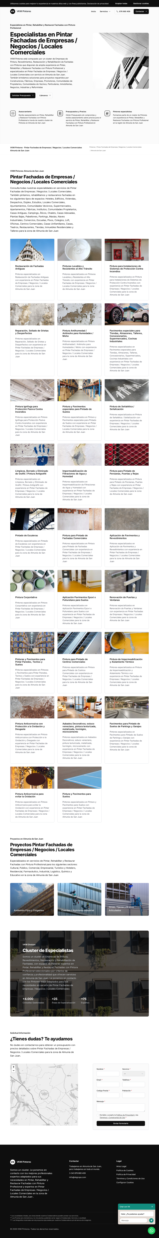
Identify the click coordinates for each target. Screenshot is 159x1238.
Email (99, 1080)
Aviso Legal (121, 1166)
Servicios (104, 11)
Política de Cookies (124, 1170)
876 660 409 (124, 11)
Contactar (140, 11)
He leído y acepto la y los (119, 1116)
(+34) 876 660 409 (77, 1173)
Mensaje (101, 1101)
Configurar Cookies (125, 1182)
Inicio (93, 11)
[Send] (151, 1220)
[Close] (152, 1207)
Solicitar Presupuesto (21, 95)
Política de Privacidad (125, 1115)
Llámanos (44, 95)
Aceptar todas (121, 3)
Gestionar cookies (141, 3)
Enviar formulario (120, 1123)
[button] (44, 1095)
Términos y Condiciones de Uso (112, 1117)
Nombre (101, 1069)
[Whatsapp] (151, 1230)
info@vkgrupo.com (77, 1177)
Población (127, 1091)
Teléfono (126, 1080)
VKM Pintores (23, 11)
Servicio (126, 1069)
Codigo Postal (103, 1091)
